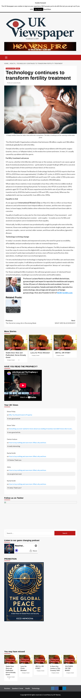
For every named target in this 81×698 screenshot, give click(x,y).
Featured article (10, 68)
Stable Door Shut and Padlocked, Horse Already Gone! (16, 355)
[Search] (74, 57)
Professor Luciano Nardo (13, 83)
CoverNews (47, 695)
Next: (65, 322)
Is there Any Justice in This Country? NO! (55, 668)
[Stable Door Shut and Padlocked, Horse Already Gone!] (15, 342)
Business (7, 688)
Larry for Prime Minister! (40, 353)
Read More (47, 9)
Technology (36, 688)
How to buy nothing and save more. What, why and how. (27, 442)
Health (17, 68)
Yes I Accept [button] (38, 9)
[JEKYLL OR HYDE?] (65, 342)
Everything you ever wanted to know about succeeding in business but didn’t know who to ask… (41, 429)
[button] (6, 57)
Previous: (21, 322)
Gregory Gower (11, 360)
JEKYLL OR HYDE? (62, 353)
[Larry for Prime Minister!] (40, 342)
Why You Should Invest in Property (20, 415)
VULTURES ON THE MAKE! (69, 668)
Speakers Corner (20, 347)
